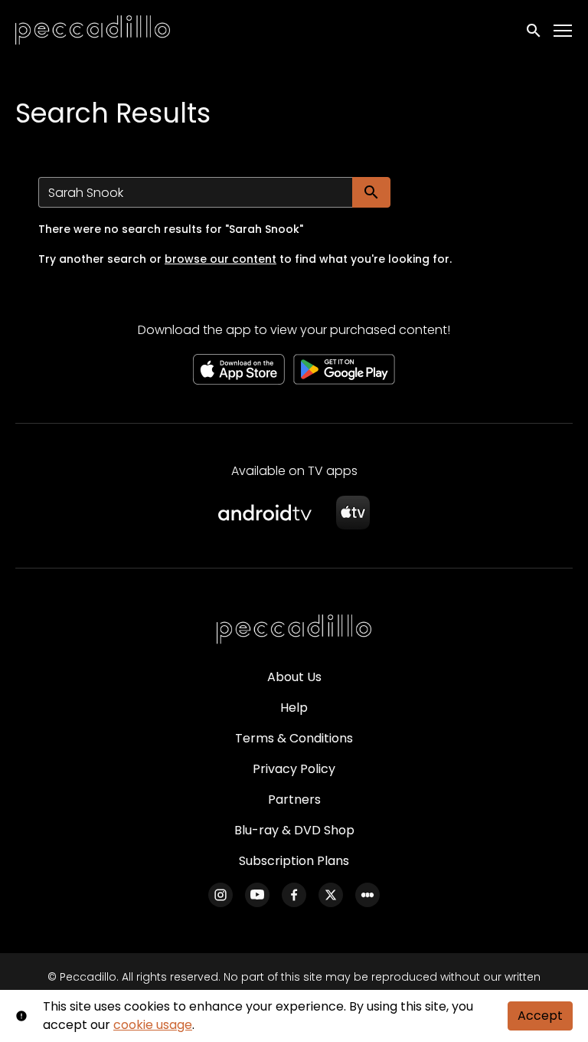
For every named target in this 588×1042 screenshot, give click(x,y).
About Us (294, 677)
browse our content (220, 259)
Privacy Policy (294, 769)
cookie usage (152, 1025)
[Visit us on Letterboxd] (367, 895)
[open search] (534, 30)
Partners (294, 799)
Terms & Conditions (294, 738)
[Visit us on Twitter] (330, 895)
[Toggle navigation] (563, 31)
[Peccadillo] (294, 629)
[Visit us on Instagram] (220, 895)
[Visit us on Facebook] (294, 895)
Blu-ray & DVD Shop (294, 830)
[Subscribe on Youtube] (257, 895)
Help (294, 707)
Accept (540, 1015)
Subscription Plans (294, 861)
